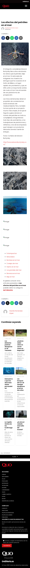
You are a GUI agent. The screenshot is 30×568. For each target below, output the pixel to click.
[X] (8, 38)
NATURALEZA (5, 483)
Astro (3, 496)
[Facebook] (3, 38)
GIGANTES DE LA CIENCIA (8, 500)
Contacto (4, 508)
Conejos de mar (12, 263)
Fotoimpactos (12, 253)
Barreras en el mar (13, 273)
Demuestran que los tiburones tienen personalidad (9, 383)
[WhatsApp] (12, 38)
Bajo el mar (11, 277)
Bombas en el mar (13, 260)
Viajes (3, 492)
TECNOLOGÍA (5, 485)
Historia (4, 487)
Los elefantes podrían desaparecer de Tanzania (8, 345)
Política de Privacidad (8, 512)
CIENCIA (4, 474)
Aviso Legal (5, 510)
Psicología (5, 481)
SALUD (3, 478)
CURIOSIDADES (5, 489)
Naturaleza (11, 257)
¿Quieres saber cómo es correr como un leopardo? (20, 345)
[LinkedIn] (16, 38)
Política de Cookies (7, 515)
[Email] (21, 38)
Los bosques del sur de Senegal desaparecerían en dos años (21, 384)
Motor (3, 498)
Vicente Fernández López (11, 28)
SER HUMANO (5, 476)
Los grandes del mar (14, 270)
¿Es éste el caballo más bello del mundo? (20, 426)
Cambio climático (6, 494)
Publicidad (5, 517)
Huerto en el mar (13, 267)
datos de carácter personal (11, 542)
